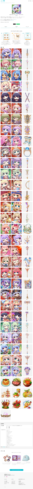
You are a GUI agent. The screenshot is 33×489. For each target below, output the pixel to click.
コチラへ (14, 19)
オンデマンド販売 (6, 482)
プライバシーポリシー (21, 482)
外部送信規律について (21, 483)
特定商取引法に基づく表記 (22, 484)
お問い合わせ (13, 482)
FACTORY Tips (13, 483)
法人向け (5, 483)
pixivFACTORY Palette (3, 2)
